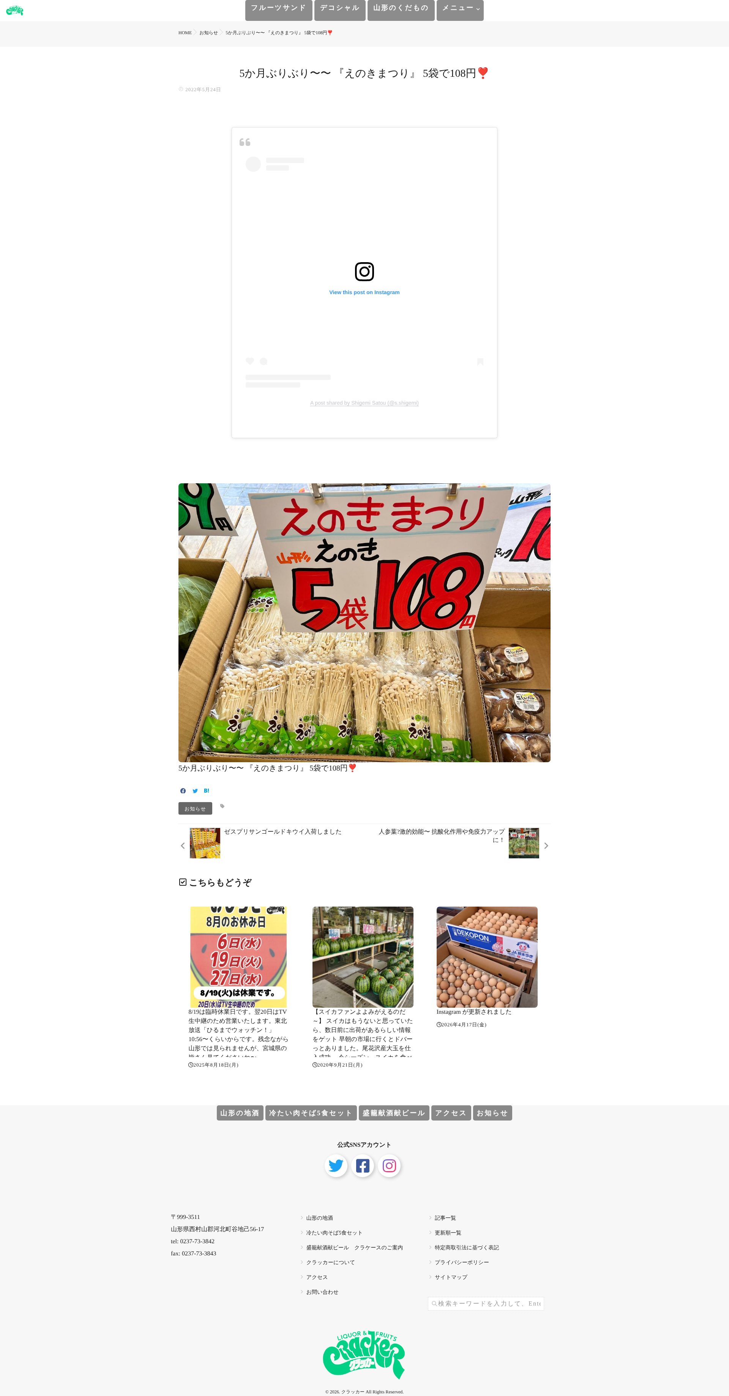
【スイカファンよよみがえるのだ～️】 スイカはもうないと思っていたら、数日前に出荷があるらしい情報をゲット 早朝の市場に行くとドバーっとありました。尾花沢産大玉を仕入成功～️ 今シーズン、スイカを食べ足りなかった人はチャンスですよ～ (362, 1039)
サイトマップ (451, 1277)
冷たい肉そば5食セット (311, 1113)
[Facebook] (183, 791)
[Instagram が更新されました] (487, 957)
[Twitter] (195, 791)
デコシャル (340, 7)
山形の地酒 (240, 1113)
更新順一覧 (448, 1233)
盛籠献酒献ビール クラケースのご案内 (354, 1248)
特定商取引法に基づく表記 (467, 1248)
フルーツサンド (279, 7)
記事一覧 (445, 1218)
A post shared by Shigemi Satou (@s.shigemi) (364, 403)
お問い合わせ (322, 1292)
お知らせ (195, 808)
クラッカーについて (330, 1263)
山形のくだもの (401, 7)
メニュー (458, 7)
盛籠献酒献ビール (394, 1113)
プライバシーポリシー (462, 1263)
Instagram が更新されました (474, 1012)
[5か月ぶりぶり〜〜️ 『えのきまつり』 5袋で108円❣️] (364, 756)
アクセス (451, 1113)
